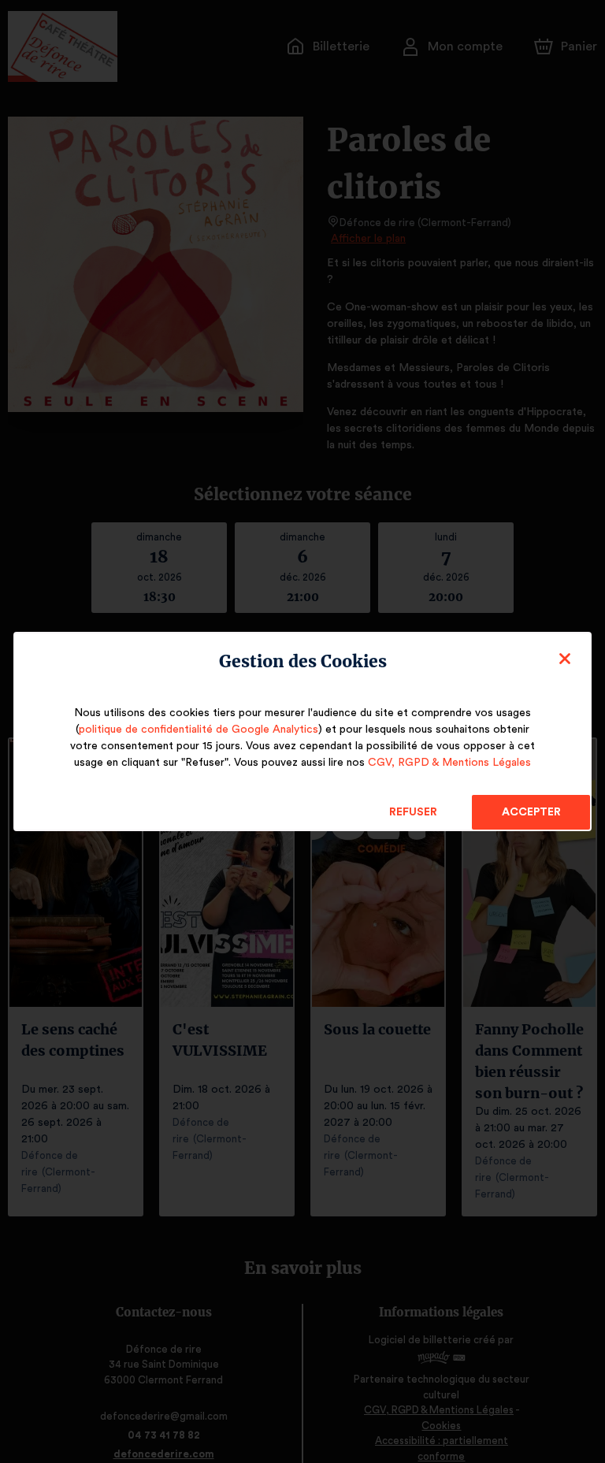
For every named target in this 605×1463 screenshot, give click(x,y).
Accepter (531, 812)
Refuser (413, 812)
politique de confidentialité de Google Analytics (198, 729)
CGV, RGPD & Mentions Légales (449, 762)
